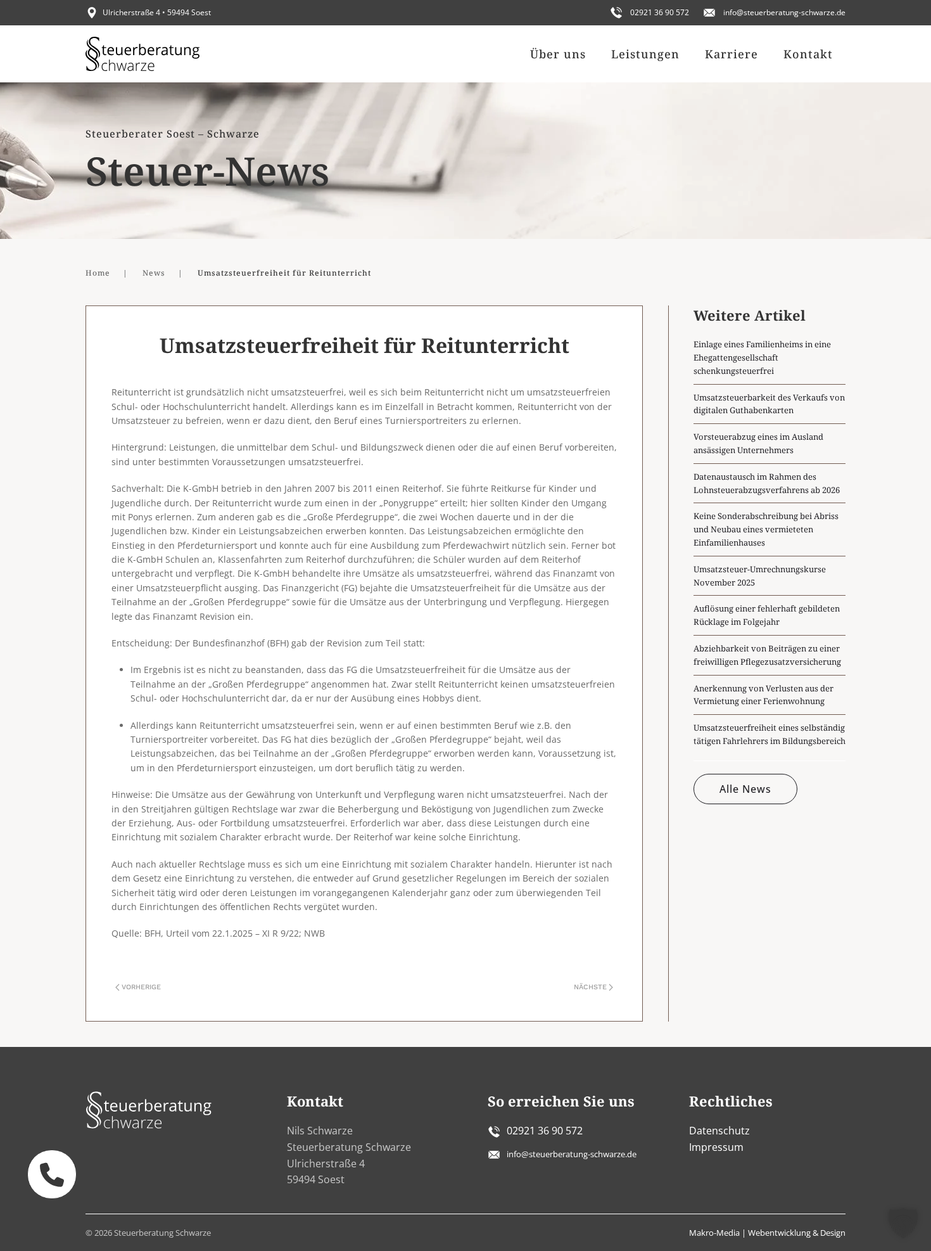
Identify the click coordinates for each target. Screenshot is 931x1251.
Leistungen (645, 53)
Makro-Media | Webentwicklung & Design (767, 1232)
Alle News (745, 789)
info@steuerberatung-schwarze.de (784, 12)
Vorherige (141, 987)
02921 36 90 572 (659, 12)
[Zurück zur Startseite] (143, 54)
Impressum (716, 1147)
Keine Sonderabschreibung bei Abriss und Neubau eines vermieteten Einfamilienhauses (766, 529)
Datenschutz (719, 1131)
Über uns (558, 53)
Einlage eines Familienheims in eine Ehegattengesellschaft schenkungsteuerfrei (762, 357)
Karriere (731, 53)
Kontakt (808, 53)
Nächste (590, 987)
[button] (903, 1223)
